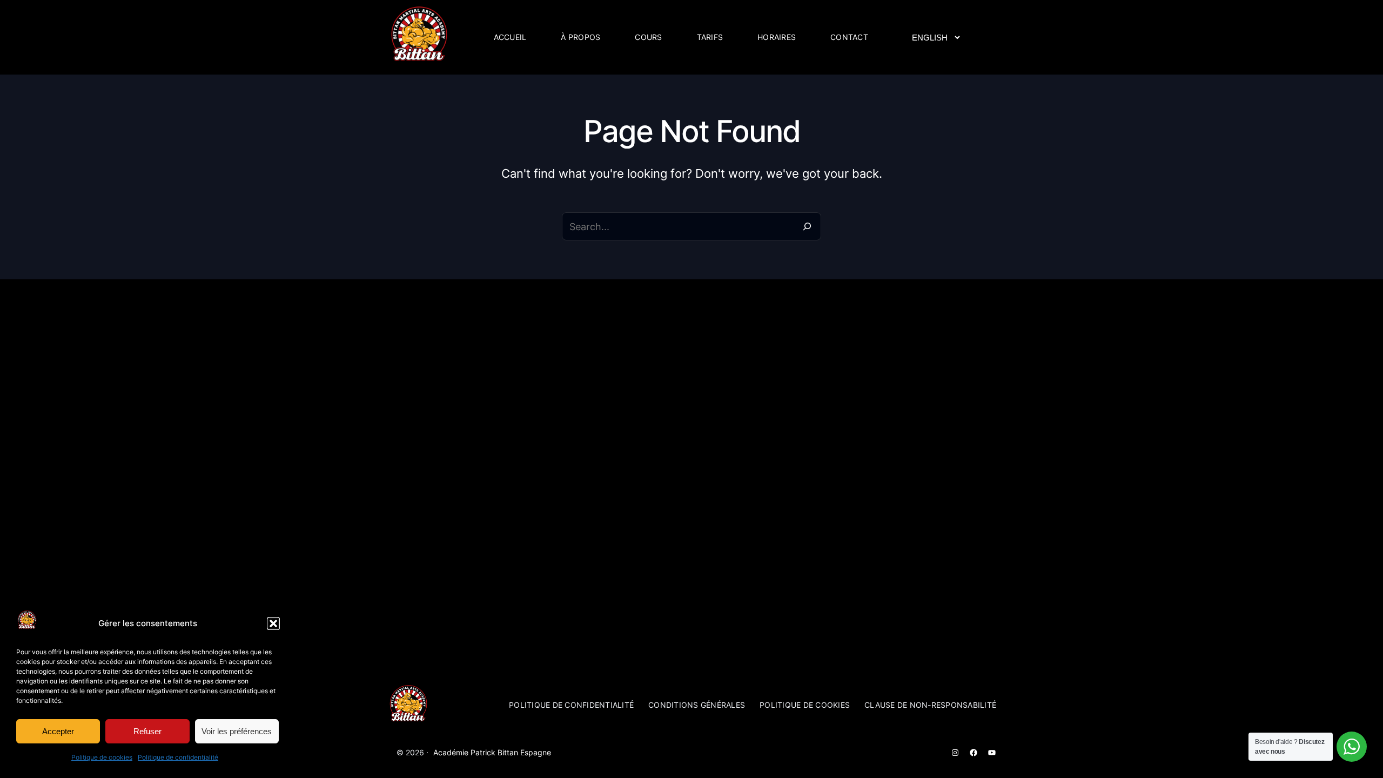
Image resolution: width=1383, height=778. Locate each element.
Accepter (58, 731)
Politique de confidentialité (178, 757)
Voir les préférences (237, 731)
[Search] (807, 226)
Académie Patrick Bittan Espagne (492, 752)
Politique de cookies (101, 757)
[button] (273, 623)
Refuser (147, 731)
